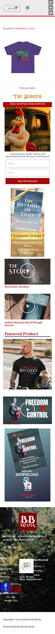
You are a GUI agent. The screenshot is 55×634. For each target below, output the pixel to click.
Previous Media (27, 88)
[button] (27, 7)
